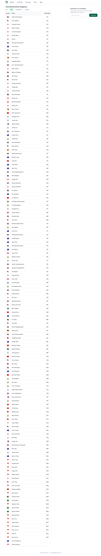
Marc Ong (14, 518)
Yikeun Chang (15, 452)
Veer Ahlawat (15, 227)
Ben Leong (14, 363)
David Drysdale (15, 282)
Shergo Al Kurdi (15, 496)
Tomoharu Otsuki (16, 24)
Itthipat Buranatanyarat (17, 234)
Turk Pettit (14, 323)
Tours (35, 2)
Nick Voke (14, 448)
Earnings (28, 2)
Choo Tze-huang (16, 485)
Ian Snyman (14, 190)
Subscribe (93, 15)
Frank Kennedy (15, 478)
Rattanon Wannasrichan (17, 223)
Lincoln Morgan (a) (16, 540)
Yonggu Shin (15, 179)
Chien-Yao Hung (16, 356)
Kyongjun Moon (15, 116)
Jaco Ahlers (15, 50)
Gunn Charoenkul (16, 142)
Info (6, 9)
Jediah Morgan (15, 238)
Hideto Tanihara (15, 28)
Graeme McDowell (16, 186)
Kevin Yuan (14, 168)
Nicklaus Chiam (15, 504)
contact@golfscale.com (55, 552)
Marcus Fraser (15, 456)
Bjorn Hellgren (15, 308)
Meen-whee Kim (16, 434)
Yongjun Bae (15, 87)
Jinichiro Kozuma (16, 90)
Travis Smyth (15, 46)
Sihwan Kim (14, 79)
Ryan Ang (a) (15, 493)
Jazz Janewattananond (17, 65)
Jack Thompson (16, 315)
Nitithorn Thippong (16, 72)
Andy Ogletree (15, 20)
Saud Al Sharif (15, 507)
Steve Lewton (15, 68)
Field (11, 9)
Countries (20, 2)
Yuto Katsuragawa (16, 31)
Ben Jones (14, 297)
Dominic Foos (15, 330)
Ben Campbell (15, 194)
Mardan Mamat (15, 474)
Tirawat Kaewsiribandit (17, 334)
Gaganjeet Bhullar (16, 61)
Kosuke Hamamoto (16, 183)
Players (12, 2)
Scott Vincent (15, 57)
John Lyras (14, 231)
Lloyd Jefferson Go (16, 397)
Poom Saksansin (16, 131)
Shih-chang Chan (16, 113)
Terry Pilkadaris (15, 371)
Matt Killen (14, 437)
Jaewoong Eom (15, 352)
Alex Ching (14, 481)
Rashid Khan (15, 138)
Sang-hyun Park (16, 53)
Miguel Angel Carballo (17, 389)
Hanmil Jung (15, 260)
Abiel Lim (14, 533)
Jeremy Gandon (15, 212)
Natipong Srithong (16, 301)
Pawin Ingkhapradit (16, 393)
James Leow (15, 459)
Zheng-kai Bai (15, 404)
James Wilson (15, 422)
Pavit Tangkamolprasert (17, 172)
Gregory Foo (15, 470)
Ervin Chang (15, 419)
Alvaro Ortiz (15, 279)
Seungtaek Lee (15, 208)
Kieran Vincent (15, 109)
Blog (41, 2)
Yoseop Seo (15, 120)
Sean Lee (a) (15, 537)
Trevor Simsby (15, 360)
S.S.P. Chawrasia (16, 386)
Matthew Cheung (16, 345)
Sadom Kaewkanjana (17, 17)
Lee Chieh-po (15, 197)
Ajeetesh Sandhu (16, 256)
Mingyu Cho (15, 105)
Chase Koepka (15, 426)
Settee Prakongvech (17, 153)
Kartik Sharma (15, 415)
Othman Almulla (15, 511)
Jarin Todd (14, 220)
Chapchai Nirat (15, 216)
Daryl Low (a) (15, 529)
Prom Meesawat (16, 367)
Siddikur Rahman (16, 349)
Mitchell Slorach (15, 515)
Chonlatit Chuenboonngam (18, 201)
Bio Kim (13, 39)
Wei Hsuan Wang (16, 374)
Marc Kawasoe (15, 526)
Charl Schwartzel (16, 94)
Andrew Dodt (15, 135)
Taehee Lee (14, 127)
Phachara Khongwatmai (17, 42)
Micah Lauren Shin (16, 304)
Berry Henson (15, 146)
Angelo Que (14, 441)
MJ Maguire (15, 271)
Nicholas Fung (15, 411)
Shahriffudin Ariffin (16, 338)
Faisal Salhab (15, 500)
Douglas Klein (15, 341)
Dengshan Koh (15, 463)
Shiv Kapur (14, 382)
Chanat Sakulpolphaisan (18, 327)
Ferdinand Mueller (16, 489)
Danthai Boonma (16, 290)
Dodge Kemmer (15, 293)
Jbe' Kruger (14, 76)
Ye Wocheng (15, 408)
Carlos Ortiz (15, 253)
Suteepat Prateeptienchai (18, 267)
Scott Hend (14, 242)
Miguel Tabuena (16, 124)
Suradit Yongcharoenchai (18, 264)
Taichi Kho (14, 160)
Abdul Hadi (14, 467)
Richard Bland (15, 35)
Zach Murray (15, 249)
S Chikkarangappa (16, 205)
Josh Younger (15, 430)
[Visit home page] (7, 2)
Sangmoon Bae (15, 275)
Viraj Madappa (15, 378)
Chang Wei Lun (15, 312)
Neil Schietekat (15, 175)
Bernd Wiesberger (16, 101)
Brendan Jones (15, 157)
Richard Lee (15, 98)
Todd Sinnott (15, 164)
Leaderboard (19, 9)
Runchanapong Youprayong (18, 445)
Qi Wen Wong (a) (16, 544)
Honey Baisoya (15, 400)
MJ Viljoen (14, 319)
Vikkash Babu (15, 522)
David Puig (14, 149)
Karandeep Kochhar (16, 286)
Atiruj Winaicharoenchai (17, 245)
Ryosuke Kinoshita (16, 83)
